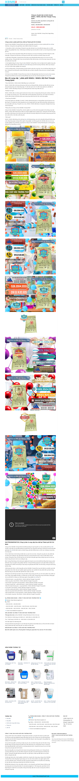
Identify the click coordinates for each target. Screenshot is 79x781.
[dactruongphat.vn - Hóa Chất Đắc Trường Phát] (11, 2)
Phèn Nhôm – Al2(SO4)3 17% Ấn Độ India (24, 663)
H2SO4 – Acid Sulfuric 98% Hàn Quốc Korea (10, 701)
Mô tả (6, 38)
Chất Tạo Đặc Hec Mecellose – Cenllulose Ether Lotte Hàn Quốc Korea (50, 664)
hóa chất (51, 44)
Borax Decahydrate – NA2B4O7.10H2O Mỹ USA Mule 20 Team (49, 683)
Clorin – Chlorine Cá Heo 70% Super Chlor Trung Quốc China (37, 683)
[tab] (6, 39)
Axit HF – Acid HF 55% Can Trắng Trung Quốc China (36, 701)
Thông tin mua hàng (18, 38)
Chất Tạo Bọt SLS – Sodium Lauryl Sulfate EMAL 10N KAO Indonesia (23, 702)
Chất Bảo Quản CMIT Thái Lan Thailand (10, 663)
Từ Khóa (10, 38)
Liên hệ (8, 727)
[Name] (1, 7)
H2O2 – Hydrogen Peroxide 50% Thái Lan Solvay (23, 682)
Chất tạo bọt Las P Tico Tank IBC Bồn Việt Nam (37, 663)
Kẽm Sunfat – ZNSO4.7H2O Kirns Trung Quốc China (10, 682)
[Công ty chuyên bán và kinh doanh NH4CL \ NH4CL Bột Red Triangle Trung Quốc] (30, 181)
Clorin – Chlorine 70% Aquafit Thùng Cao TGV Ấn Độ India (50, 701)
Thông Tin (8, 725)
